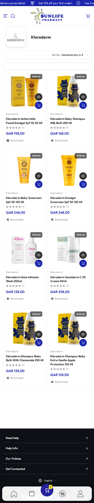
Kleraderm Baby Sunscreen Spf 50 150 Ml (24, 199)
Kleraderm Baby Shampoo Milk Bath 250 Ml (67, 120)
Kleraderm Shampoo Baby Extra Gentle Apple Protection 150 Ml (67, 360)
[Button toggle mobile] (6, 16)
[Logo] (47, 16)
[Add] (38, 105)
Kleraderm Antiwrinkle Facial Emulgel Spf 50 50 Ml (24, 120)
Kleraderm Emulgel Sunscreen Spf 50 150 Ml (66, 199)
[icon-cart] (88, 16)
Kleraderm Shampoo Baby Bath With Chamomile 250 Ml (25, 358)
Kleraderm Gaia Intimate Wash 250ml (22, 279)
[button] (13, 16)
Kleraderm (12, 113)
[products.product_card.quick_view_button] (38, 97)
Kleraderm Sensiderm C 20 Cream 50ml (68, 279)
